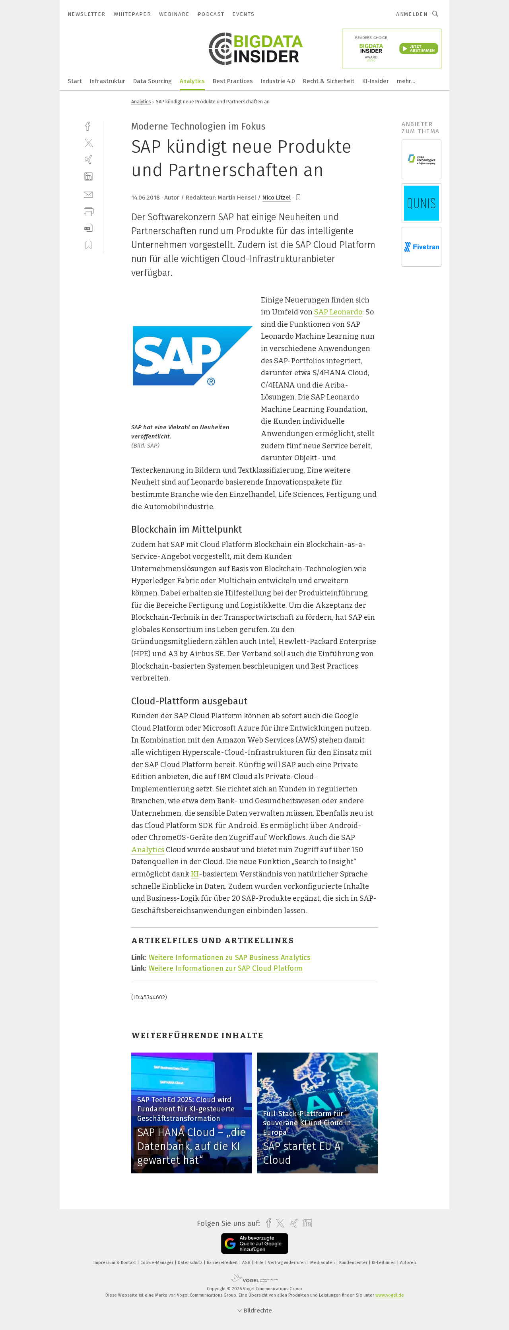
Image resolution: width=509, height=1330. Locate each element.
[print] (88, 211)
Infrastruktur (107, 81)
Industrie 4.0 (278, 81)
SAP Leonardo (338, 312)
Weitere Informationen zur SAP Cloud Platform (226, 968)
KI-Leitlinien (384, 1262)
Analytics (192, 81)
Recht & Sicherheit (328, 81)
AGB (246, 1262)
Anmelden (411, 14)
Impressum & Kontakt (115, 1262)
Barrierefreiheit (223, 1262)
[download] (88, 228)
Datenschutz (191, 1262)
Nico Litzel (276, 197)
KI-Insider (375, 81)
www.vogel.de (389, 1295)
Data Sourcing (152, 81)
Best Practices (233, 81)
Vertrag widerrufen (287, 1262)
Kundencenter (354, 1262)
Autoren (408, 1262)
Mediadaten (323, 1262)
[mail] (88, 194)
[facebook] (88, 125)
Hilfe (259, 1262)
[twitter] (88, 142)
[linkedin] (88, 177)
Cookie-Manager (157, 1262)
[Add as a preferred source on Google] (254, 1243)
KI (195, 874)
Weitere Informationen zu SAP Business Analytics (230, 957)
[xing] (88, 160)
